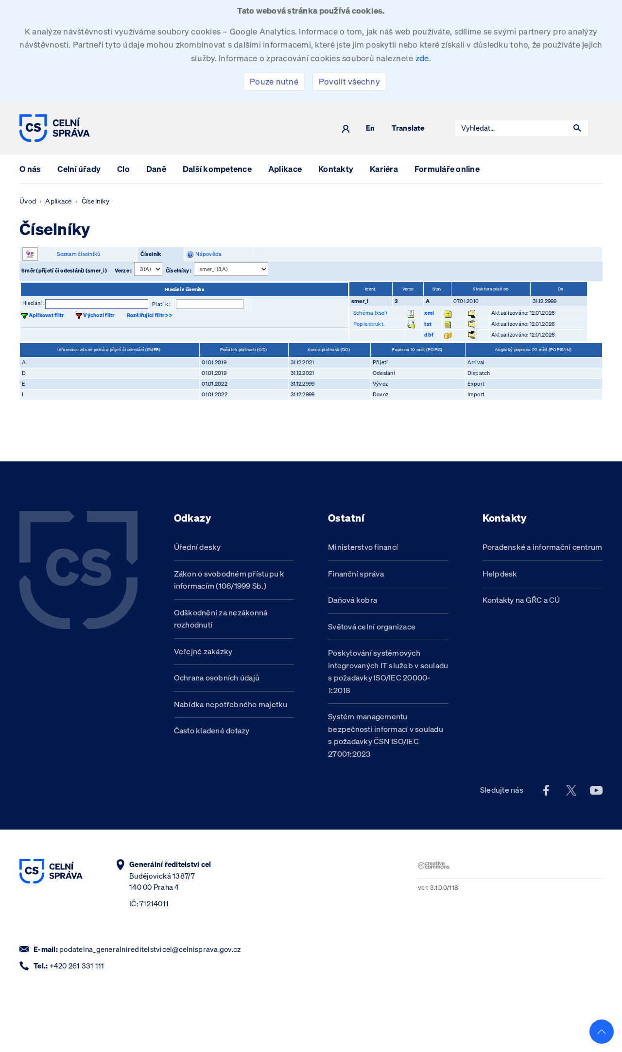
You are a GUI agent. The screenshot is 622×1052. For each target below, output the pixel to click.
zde (422, 58)
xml (429, 312)
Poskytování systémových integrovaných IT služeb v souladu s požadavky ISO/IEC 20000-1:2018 (388, 671)
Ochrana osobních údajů (217, 677)
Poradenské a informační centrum (543, 547)
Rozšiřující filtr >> (150, 315)
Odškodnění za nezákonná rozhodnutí (221, 618)
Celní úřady (79, 168)
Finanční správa (356, 573)
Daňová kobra (352, 599)
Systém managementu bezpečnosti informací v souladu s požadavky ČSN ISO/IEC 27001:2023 (385, 735)
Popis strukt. (368, 324)
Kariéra (384, 168)
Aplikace (285, 168)
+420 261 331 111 (77, 965)
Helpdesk (500, 573)
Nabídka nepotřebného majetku (231, 704)
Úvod (27, 201)
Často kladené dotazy (212, 730)
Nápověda (207, 254)
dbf (428, 334)
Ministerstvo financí (363, 547)
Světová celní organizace (371, 626)
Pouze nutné (274, 81)
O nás (30, 168)
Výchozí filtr (98, 315)
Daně (156, 168)
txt (428, 324)
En (370, 128)
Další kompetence (217, 168)
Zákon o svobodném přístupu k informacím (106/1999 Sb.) (229, 580)
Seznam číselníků (78, 254)
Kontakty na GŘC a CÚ (521, 599)
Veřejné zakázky (203, 651)
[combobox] (511, 128)
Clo (123, 168)
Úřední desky (197, 547)
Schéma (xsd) (370, 312)
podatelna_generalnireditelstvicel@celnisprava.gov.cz (150, 949)
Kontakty (335, 168)
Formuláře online (447, 168)
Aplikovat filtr (46, 315)
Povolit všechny (349, 81)
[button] (577, 128)
